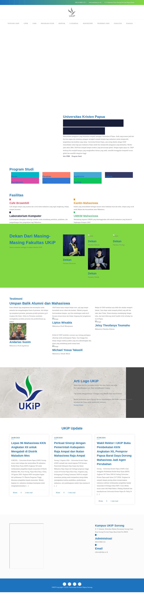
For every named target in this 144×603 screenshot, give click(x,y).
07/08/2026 (101, 438)
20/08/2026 (15, 438)
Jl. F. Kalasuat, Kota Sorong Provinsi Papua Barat (119, 2)
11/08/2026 (58, 438)
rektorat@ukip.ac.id (95, 2)
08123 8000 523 (80, 2)
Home (15, 492)
